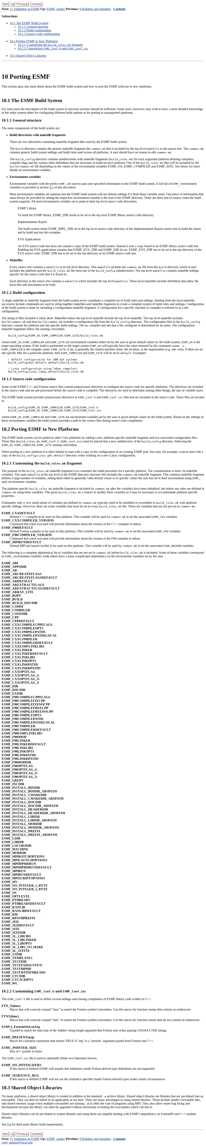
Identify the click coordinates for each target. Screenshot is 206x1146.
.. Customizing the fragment (50, 44)
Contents (119, 9)
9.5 (51, 187)
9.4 (9, 1124)
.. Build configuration (34, 30)
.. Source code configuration (39, 34)
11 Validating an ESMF (25, 9)
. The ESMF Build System (29, 23)
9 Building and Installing (95, 9)
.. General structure (33, 26)
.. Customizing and (53, 48)
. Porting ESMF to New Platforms (34, 41)
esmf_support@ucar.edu (17, 1142)
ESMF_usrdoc (55, 9)
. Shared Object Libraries (28, 55)
